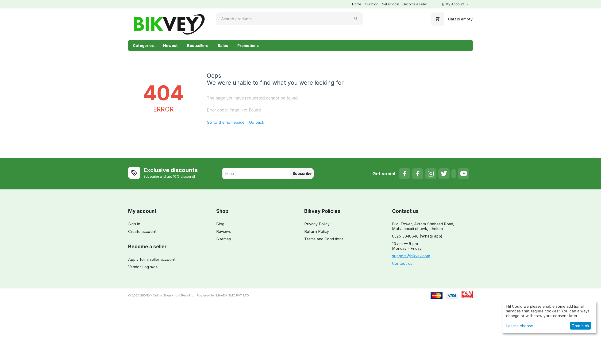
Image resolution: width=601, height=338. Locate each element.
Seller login (390, 4)
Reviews (223, 231)
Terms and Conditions (323, 239)
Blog (220, 224)
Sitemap (223, 239)
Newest (170, 45)
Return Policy (316, 231)
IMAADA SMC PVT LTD (232, 295)
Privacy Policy (317, 224)
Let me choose (519, 325)
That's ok (580, 325)
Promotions (248, 45)
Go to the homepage (225, 122)
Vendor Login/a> (143, 267)
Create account (142, 231)
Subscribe (302, 173)
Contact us (402, 263)
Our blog (371, 4)
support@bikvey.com (411, 256)
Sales (223, 45)
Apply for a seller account (152, 259)
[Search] (356, 19)
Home (356, 4)
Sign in (134, 224)
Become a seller (415, 4)
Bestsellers (197, 45)
